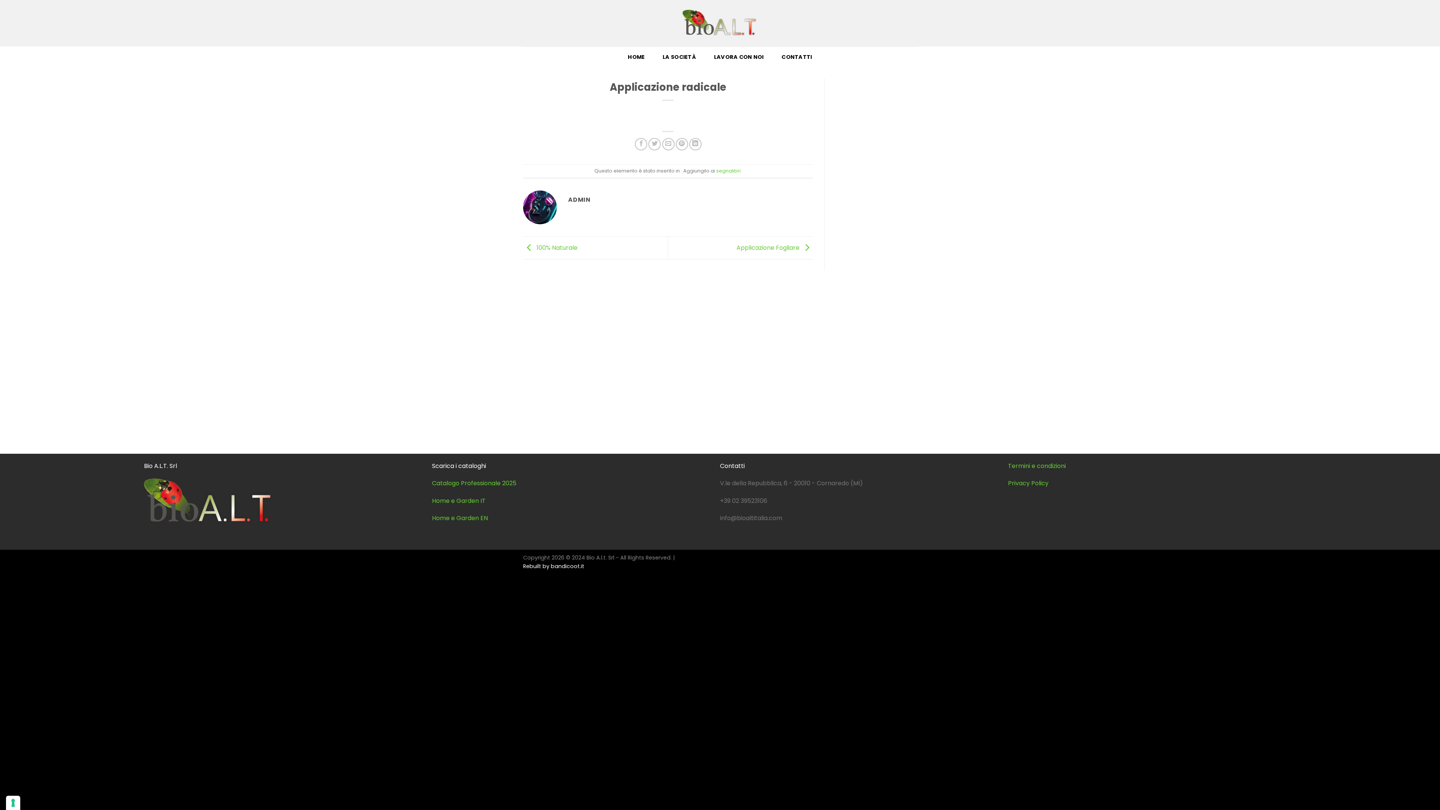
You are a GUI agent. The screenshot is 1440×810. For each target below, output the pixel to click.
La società (679, 57)
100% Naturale (556, 247)
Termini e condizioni (1037, 466)
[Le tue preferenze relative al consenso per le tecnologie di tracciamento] (13, 803)
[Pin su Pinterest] (682, 144)
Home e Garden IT (459, 500)
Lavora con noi (739, 57)
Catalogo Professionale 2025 (474, 483)
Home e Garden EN (460, 518)
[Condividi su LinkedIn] (695, 144)
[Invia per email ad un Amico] (668, 144)
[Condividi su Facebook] (641, 144)
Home (636, 57)
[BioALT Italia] (720, 23)
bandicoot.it (567, 566)
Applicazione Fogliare (768, 247)
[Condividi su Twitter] (654, 144)
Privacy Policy (1028, 483)
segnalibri (728, 171)
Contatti (797, 57)
